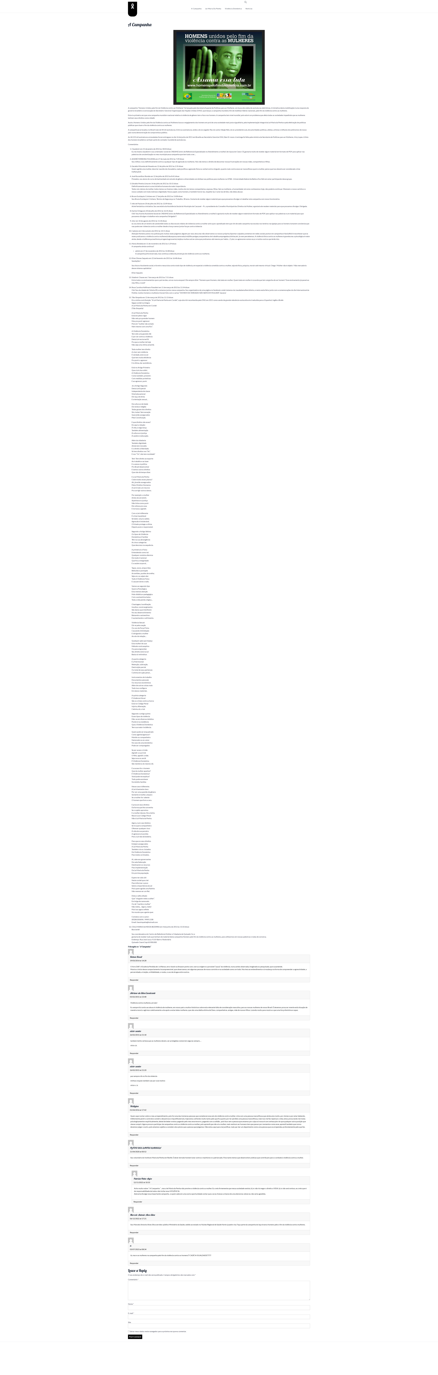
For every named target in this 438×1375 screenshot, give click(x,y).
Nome (131, 1304)
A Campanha (196, 9)
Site (129, 1322)
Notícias (249, 9)
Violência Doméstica (233, 9)
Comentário (133, 1279)
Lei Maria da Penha (213, 9)
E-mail (131, 1313)
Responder (134, 980)
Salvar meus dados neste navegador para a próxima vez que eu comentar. (158, 1331)
